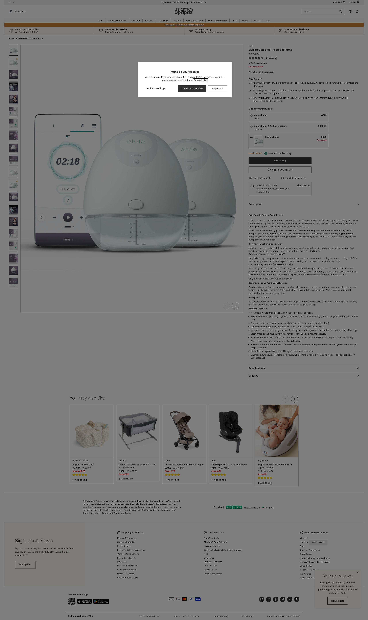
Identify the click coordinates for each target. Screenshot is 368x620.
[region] (185, 79)
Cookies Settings (155, 88)
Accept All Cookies (192, 88)
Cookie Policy (200, 80)
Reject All (217, 88)
